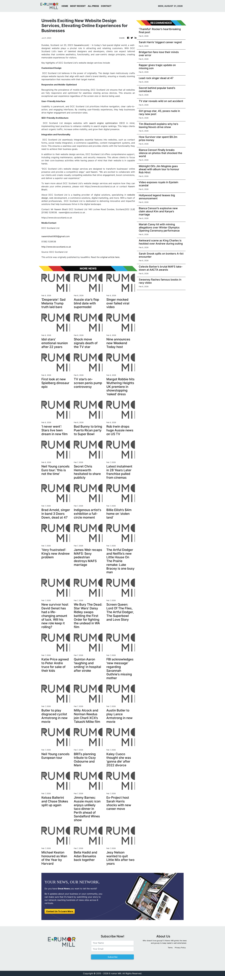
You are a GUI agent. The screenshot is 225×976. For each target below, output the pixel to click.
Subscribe (112, 957)
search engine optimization (103, 123)
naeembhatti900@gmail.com (55, 236)
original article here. (110, 257)
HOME (65, 6)
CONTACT (106, 6)
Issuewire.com (81, 45)
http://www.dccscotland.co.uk (56, 246)
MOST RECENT (78, 6)
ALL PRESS (93, 6)
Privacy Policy (180, 948)
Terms (170, 948)
